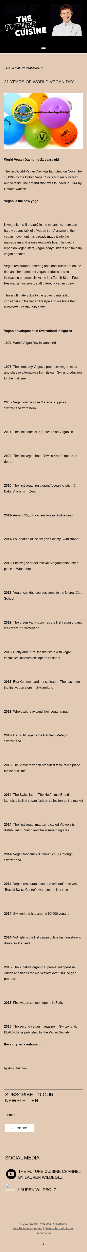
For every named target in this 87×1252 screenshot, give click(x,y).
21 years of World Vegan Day (39, 81)
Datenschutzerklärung (59, 1228)
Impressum (43, 1233)
